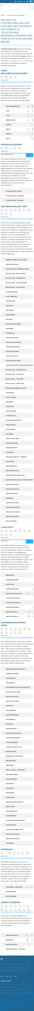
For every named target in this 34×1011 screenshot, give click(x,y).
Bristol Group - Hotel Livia (15, 374)
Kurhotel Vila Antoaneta (14, 593)
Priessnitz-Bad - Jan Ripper (15, 196)
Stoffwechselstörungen (15, 15)
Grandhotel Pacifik (12, 673)
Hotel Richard (10, 719)
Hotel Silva (9, 724)
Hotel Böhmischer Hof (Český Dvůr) (18, 687)
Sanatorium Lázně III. (13, 507)
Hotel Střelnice (11, 816)
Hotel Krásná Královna (13, 420)
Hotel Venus (10, 461)
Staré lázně (10, 843)
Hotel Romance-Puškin (13, 324)
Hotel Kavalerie (11, 411)
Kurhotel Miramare (12, 589)
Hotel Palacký (10, 315)
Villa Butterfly (10, 761)
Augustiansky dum (12, 580)
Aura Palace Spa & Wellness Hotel (17, 269)
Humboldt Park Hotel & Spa (15, 475)
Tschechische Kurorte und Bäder (18, 61)
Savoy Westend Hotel (13, 360)
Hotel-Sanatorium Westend (15, 820)
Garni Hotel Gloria (12, 774)
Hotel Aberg (10, 393)
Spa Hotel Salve (11, 521)
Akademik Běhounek (13, 106)
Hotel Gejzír (10, 310)
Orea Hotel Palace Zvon (14, 747)
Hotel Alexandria (11, 779)
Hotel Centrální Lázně (13, 692)
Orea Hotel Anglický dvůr (14, 829)
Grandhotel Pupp (11, 292)
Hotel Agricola (11, 678)
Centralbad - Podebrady (14, 887)
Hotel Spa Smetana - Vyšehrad (16, 457)
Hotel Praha (10, 584)
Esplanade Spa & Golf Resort (15, 669)
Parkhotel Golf (11, 751)
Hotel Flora (9, 706)
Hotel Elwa (9, 402)
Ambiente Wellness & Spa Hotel (16, 260)
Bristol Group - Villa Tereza (15, 383)
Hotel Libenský (11, 891)
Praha (8, 115)
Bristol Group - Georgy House (16, 370)
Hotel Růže (9, 328)
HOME (3, 15)
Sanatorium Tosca (12, 356)
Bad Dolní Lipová (11, 944)
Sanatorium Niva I (12, 612)
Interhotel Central (12, 337)
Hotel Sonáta (10, 806)
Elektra (8, 129)
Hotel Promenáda (12, 443)
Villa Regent (10, 765)
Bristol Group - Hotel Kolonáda (16, 282)
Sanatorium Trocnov (13, 512)
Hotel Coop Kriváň (12, 696)
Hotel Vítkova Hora (12, 470)
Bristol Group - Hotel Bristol (15, 278)
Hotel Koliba (10, 793)
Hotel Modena (11, 429)
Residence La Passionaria (14, 756)
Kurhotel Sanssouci (12, 489)
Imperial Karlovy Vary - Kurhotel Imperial (20, 480)
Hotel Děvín (10, 783)
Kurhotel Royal (11, 825)
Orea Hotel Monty (12, 742)
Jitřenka (8, 134)
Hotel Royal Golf (11, 448)
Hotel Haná (9, 788)
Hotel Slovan (10, 333)
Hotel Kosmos (10, 415)
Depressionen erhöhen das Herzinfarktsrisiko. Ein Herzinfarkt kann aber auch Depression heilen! (16, 993)
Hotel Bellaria (10, 683)
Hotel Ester (10, 305)
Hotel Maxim (10, 797)
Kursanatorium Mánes (13, 342)
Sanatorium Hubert (12, 607)
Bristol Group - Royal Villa (14, 379)
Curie (7, 111)
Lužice (8, 138)
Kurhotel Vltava (11, 728)
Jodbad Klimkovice (12, 935)
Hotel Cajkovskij (11, 296)
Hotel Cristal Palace (12, 701)
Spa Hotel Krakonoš (12, 838)
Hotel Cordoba (11, 397)
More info (4, 80)
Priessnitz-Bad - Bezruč (14, 191)
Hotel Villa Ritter (11, 466)
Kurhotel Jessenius (12, 484)
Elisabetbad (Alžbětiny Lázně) (16, 388)
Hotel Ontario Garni (12, 438)
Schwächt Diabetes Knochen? (11, 987)
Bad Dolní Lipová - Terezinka (15, 949)
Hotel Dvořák (10, 301)
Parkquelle (9, 498)
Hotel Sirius (10, 452)
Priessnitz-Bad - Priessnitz (15, 200)
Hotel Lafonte (10, 425)
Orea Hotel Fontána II (13, 602)
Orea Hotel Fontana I (13, 598)
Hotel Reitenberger (12, 715)
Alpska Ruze (10, 575)
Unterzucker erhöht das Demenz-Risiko (14, 984)
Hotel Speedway (11, 811)
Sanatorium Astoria (12, 503)
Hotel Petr (9, 319)
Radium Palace (11, 120)
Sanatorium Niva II (12, 616)
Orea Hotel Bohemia (13, 738)
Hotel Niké (9, 434)
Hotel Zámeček (11, 896)
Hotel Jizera (10, 406)
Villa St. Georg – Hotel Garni (15, 770)
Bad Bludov (10, 940)
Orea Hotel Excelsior (13, 834)
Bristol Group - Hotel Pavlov (15, 287)
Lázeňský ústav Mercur (14, 733)
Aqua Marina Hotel (12, 264)
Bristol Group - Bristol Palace (16, 273)
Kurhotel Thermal (12, 493)
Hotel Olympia (11, 710)
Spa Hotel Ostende (12, 516)
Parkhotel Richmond (12, 347)
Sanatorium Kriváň (12, 351)
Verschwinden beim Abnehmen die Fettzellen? (15, 990)
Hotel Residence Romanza (14, 802)
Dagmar (8, 124)
